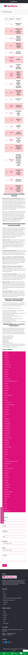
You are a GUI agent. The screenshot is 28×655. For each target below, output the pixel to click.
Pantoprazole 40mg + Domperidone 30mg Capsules (18, 66)
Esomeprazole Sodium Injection (18, 180)
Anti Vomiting (7, 362)
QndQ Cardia (7, 496)
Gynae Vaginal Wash (8, 447)
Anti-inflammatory (8, 364)
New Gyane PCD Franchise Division (8, 600)
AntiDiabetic (7, 374)
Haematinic (6, 449)
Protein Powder (7, 494)
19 (6, 160)
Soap (5, 501)
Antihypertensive (7, 378)
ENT (5, 416)
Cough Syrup (7, 407)
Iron (5, 456)
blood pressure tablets (8, 395)
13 (6, 113)
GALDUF (11, 147)
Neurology (6, 480)
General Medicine (8, 425)
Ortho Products (7, 487)
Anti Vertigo (7, 360)
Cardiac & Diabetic (8, 402)
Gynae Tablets (7, 444)
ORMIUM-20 (11, 52)
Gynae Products (7, 435)
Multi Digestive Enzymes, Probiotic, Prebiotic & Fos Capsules (18, 188)
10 (6, 92)
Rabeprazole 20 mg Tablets (18, 24)
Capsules (6, 400)
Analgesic (6, 352)
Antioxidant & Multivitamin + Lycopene (11, 381)
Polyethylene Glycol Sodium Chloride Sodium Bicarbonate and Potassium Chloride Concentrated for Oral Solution (18, 160)
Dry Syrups (6, 411)
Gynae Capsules (7, 430)
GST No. (3, 548)
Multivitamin (7, 473)
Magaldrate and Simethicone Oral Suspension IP (18, 147)
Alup (11, 24)
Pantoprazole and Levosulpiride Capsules (18, 140)
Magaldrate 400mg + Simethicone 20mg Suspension (18, 74)
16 (6, 133)
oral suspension (7, 484)
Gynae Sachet (7, 440)
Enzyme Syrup (7, 418)
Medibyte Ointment (8, 463)
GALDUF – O (11, 84)
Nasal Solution (7, 477)
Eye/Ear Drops (7, 421)
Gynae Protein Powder (8, 437)
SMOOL (11, 126)
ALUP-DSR (11, 38)
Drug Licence (4, 541)
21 (6, 180)
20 (6, 172)
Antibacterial (7, 369)
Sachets (6, 498)
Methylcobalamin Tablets (9, 468)
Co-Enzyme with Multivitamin (9, 404)
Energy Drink (7, 414)
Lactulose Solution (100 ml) (18, 126)
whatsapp (15, 653)
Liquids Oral (7, 458)
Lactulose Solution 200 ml (18, 133)
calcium (6, 397)
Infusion (6, 451)
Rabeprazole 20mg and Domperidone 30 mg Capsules (18, 38)
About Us (4, 593)
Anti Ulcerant (7, 357)
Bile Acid (6, 393)
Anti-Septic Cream (8, 367)
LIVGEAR (11, 120)
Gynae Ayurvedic (7, 428)
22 (6, 188)
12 (6, 106)
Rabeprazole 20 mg (18, 99)
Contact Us (5, 604)
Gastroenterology (7, 423)
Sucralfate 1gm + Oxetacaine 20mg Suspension (18, 92)
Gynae (4, 621)
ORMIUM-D (18, 59)
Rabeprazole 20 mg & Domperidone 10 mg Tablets (18, 31)
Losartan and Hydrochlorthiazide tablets (11, 461)
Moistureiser (7, 470)
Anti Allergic (7, 355)
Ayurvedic (6, 390)
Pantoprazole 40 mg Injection (18, 106)
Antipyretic (6, 383)
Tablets (6, 508)
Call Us (6, 653)
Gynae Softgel (7, 442)
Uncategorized (7, 510)
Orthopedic (6, 489)
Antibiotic (6, 371)
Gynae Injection (7, 433)
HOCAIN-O (11, 92)
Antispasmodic (7, 388)
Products (4, 596)
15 (6, 126)
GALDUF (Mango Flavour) (11, 75)
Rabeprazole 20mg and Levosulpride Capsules (18, 45)
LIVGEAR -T (11, 113)
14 (6, 120)
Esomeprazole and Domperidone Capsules (18, 172)
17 (6, 140)
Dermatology (7, 409)
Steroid (6, 506)
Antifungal (6, 376)
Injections (6, 454)
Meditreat (6, 466)
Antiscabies (6, 385)
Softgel (6, 503)
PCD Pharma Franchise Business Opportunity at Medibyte (12, 598)
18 (6, 147)
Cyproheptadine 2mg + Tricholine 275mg (18, 113)
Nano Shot (6, 475)
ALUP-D (11, 31)
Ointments (6, 482)
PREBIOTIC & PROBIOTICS (9, 491)
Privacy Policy (5, 602)
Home (4, 591)
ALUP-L (11, 45)
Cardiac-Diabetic (6, 623)
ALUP (11, 99)
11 (6, 99)
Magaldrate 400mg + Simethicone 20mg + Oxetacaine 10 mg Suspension (18, 84)
